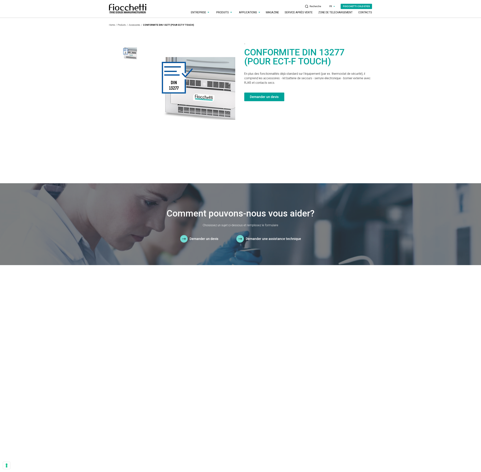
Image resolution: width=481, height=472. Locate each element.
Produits (122, 25)
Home (112, 25)
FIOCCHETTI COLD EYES (356, 6)
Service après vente (299, 12)
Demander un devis (264, 97)
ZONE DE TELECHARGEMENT (335, 12)
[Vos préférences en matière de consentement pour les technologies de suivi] (6, 465)
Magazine (272, 12)
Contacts (365, 12)
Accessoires (134, 25)
